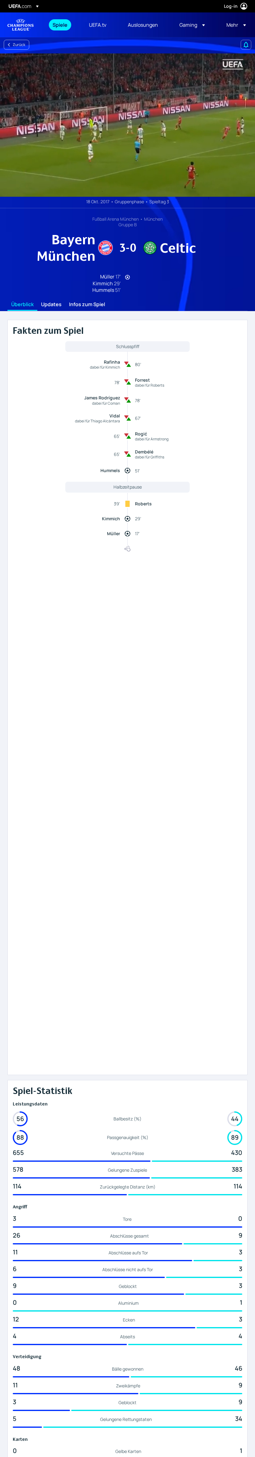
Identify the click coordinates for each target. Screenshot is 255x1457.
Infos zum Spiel (87, 304)
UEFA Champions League (20, 25)
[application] (127, 125)
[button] (192, 25)
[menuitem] (63, 25)
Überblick (22, 304)
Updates (51, 304)
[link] (60, 25)
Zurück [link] (19, 44)
